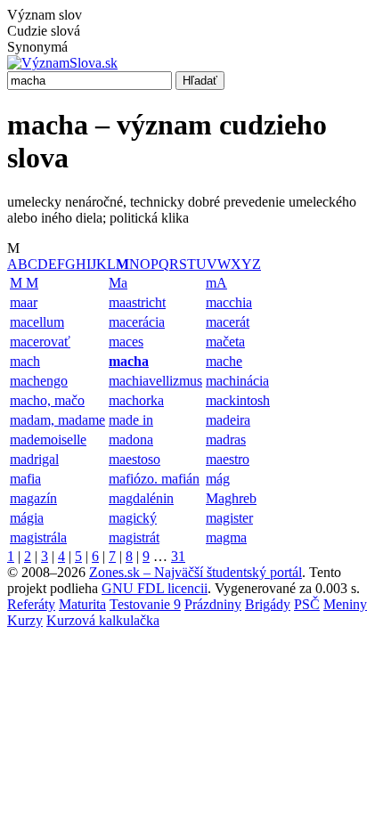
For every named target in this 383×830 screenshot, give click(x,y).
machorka (136, 400)
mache (224, 361)
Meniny (345, 604)
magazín (33, 498)
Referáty (31, 604)
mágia (27, 517)
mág (218, 478)
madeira (228, 419)
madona (131, 439)
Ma (118, 282)
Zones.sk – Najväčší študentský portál (195, 572)
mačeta (225, 341)
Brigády (267, 604)
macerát (227, 322)
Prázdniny (212, 604)
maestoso (134, 459)
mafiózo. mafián (154, 478)
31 (178, 556)
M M (24, 282)
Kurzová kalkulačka (102, 620)
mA (216, 282)
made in (131, 419)
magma (226, 537)
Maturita (82, 604)
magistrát (134, 537)
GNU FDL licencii (155, 588)
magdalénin (141, 498)
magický (133, 517)
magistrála (38, 537)
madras (226, 439)
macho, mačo (47, 400)
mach (25, 361)
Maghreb (231, 498)
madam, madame (57, 419)
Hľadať (200, 80)
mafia (25, 478)
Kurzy (25, 620)
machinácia (237, 380)
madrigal (34, 459)
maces (126, 341)
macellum (37, 322)
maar (23, 302)
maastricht (137, 302)
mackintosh (238, 400)
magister (229, 517)
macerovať (40, 341)
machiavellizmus (155, 380)
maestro (227, 459)
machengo (39, 380)
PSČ (307, 604)
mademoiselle (48, 439)
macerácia (137, 322)
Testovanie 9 (145, 604)
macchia (229, 302)
